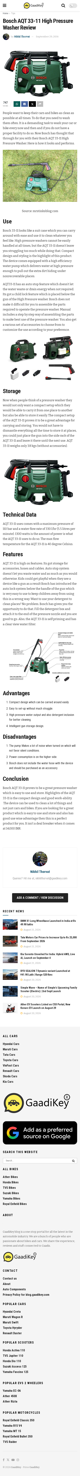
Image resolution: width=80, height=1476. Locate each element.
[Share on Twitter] (32, 104)
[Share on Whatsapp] (17, 104)
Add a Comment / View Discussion (40, 897)
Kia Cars (8, 1081)
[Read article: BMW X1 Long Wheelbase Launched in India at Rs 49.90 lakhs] (10, 924)
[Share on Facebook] (24, 104)
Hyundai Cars (11, 1044)
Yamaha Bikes (11, 1198)
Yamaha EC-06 (12, 1390)
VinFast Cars (11, 1065)
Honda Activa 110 (14, 1350)
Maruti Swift (10, 1322)
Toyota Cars (10, 1060)
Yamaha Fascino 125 (15, 1372)
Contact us (10, 1278)
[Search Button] (63, 5)
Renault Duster (12, 1333)
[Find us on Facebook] (3, 1460)
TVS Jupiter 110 (13, 1355)
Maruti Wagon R (13, 1317)
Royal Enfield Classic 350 (18, 1420)
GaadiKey (16, 1467)
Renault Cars (11, 1071)
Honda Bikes (11, 1182)
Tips (13, 13)
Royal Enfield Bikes (15, 1204)
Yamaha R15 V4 (12, 1425)
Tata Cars (9, 1054)
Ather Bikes (10, 1177)
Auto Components (14, 1289)
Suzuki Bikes (11, 1193)
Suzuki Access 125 (15, 1366)
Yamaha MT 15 (12, 1431)
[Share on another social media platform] (40, 104)
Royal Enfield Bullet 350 (17, 1436)
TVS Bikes (9, 1188)
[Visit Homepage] (33, 5)
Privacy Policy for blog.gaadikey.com (26, 1294)
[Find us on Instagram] (18, 1460)
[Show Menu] (4, 5)
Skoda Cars (10, 1076)
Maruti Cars (10, 1049)
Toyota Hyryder (12, 1328)
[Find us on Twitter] (8, 1460)
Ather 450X (10, 1396)
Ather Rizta (10, 1401)
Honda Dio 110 (12, 1361)
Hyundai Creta (12, 1311)
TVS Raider (10, 1442)
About (6, 1284)
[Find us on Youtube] (13, 1460)
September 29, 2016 (47, 36)
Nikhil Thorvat (22, 36)
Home (5, 13)
